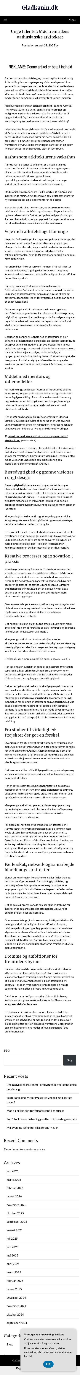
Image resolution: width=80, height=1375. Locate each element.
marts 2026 (14, 1179)
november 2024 (16, 1306)
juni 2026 (12, 1171)
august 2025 (15, 1230)
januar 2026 (14, 1196)
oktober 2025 (15, 1213)
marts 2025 (14, 1272)
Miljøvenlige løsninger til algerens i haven (32, 1127)
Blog (10, 1344)
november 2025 (16, 1205)
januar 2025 (14, 1289)
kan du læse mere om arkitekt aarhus (30, 658)
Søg (7, 1050)
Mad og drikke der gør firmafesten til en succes (35, 1110)
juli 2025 (12, 1238)
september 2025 (17, 1221)
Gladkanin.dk (40, 7)
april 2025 (13, 1263)
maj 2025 (12, 1255)
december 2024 (16, 1297)
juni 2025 (12, 1247)
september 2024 (17, 1322)
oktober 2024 (15, 1314)
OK (48, 1364)
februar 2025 (15, 1280)
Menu (72, 20)
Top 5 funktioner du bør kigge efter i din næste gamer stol (42, 1119)
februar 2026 (15, 1188)
